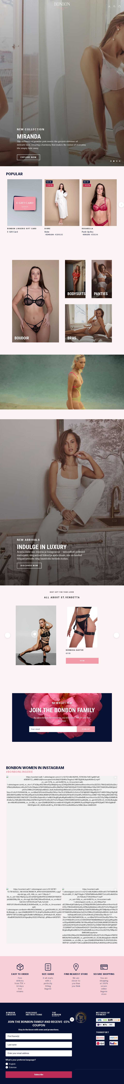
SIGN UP (86, 729)
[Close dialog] (72, 1019)
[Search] (114, 6)
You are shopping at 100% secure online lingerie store (104, 986)
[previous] (2, 204)
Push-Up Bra (87, 232)
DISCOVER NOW (29, 565)
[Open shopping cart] (119, 6)
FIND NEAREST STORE (76, 974)
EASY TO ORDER (20, 974)
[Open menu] (5, 6)
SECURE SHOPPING (103, 974)
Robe (47, 232)
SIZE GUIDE (48, 974)
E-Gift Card (12, 232)
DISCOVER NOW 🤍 (31, 157)
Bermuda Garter (75, 650)
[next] (121, 204)
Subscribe (38, 1074)
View (82, 661)
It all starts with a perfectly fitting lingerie (48, 983)
